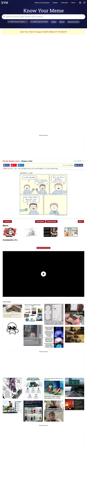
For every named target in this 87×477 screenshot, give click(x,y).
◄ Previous (7, 221)
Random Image (51, 221)
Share (7, 165)
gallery (30, 168)
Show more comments (43, 248)
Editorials (64, 3)
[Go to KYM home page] (4, 3)
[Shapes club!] (43, 194)
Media (55, 3)
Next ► (81, 221)
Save (14, 165)
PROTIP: (5, 168)
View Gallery (40, 221)
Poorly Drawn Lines (11, 161)
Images (53, 22)
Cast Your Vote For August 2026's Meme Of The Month (43, 32)
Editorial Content (73, 22)
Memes (62, 22)
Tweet (21, 165)
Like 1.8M (79, 165)
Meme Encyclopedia (42, 3)
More (73, 3)
